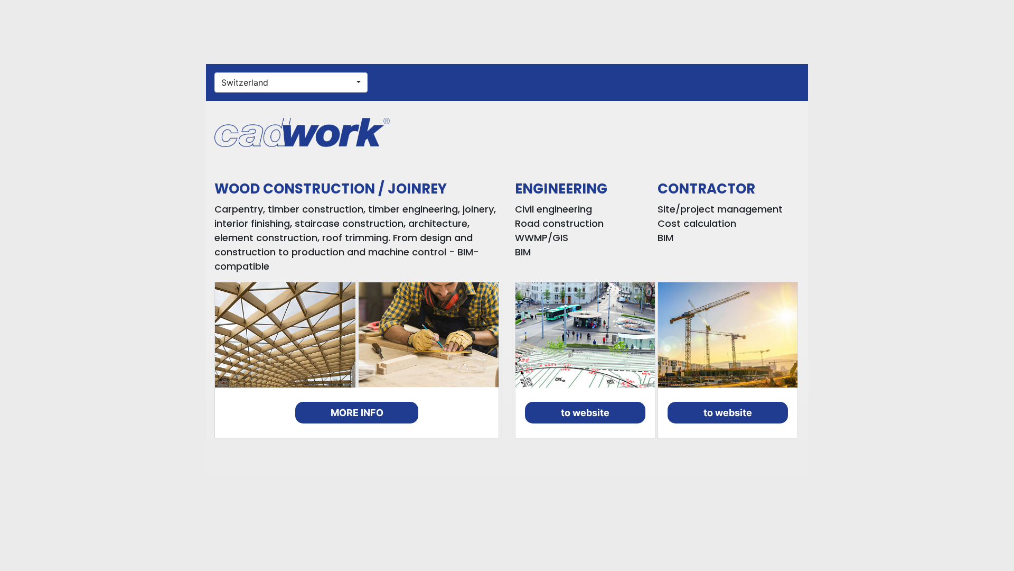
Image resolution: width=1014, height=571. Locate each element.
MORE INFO (357, 412)
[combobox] (291, 82)
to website (585, 412)
